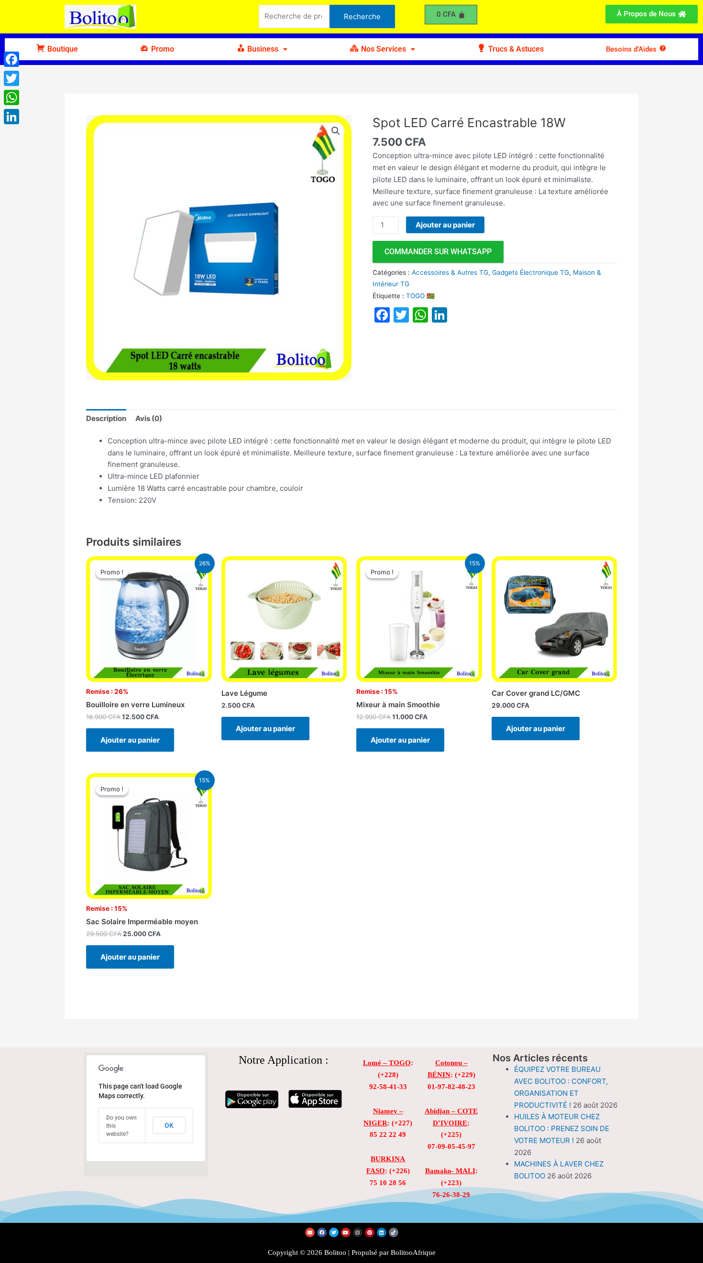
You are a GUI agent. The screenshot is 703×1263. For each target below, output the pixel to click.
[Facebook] (11, 59)
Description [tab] (106, 418)
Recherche (362, 16)
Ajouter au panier (445, 224)
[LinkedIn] (11, 116)
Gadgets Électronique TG (530, 272)
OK (169, 1125)
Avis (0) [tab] (148, 418)
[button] (262, 49)
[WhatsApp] (11, 97)
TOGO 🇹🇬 (420, 296)
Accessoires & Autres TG (450, 272)
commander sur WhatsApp (438, 251)
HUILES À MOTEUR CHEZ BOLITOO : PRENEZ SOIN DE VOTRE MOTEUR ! (561, 1128)
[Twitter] (11, 78)
